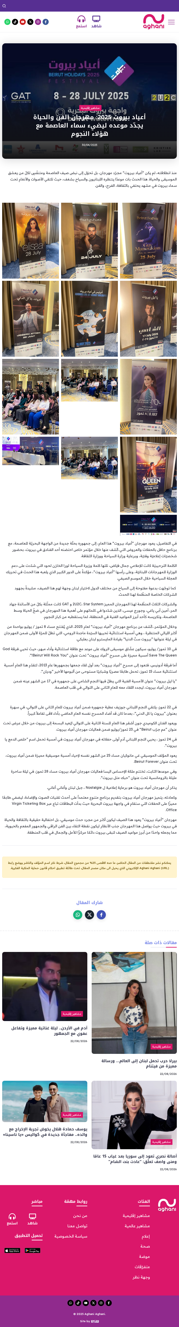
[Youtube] (23, 22)
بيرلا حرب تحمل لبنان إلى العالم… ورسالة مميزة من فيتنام (129, 5)
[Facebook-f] (46, 22)
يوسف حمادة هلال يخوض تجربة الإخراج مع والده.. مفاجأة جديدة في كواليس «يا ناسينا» (45, 1131)
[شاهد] (96, 19)
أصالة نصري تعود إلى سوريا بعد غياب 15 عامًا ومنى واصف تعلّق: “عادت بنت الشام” (135, 1158)
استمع (81, 26)
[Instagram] (38, 22)
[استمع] (81, 19)
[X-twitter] (30, 22)
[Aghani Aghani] (154, 21)
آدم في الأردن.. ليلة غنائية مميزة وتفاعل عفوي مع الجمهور (46, 5)
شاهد (96, 26)
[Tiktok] (15, 22)
